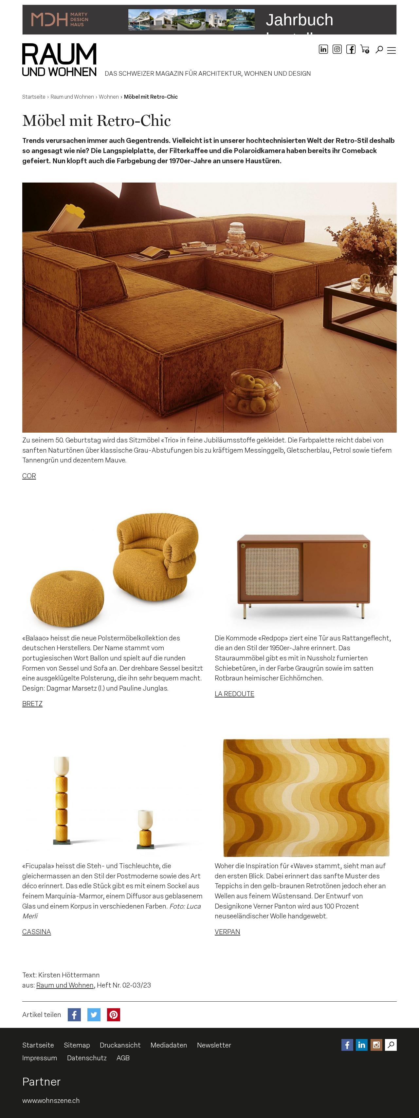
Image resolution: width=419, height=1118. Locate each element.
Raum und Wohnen (65, 985)
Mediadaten (169, 1045)
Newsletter (214, 1045)
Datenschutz (87, 1058)
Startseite (38, 1045)
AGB (123, 1058)
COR (29, 476)
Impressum (39, 1058)
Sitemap (77, 1045)
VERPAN (227, 932)
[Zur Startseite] (59, 59)
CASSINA (36, 932)
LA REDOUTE (234, 694)
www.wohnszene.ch (51, 1101)
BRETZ (32, 704)
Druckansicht (120, 1045)
